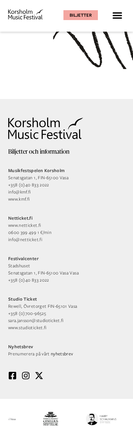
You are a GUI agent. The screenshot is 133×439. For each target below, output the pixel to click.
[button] (117, 15)
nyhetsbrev (62, 354)
